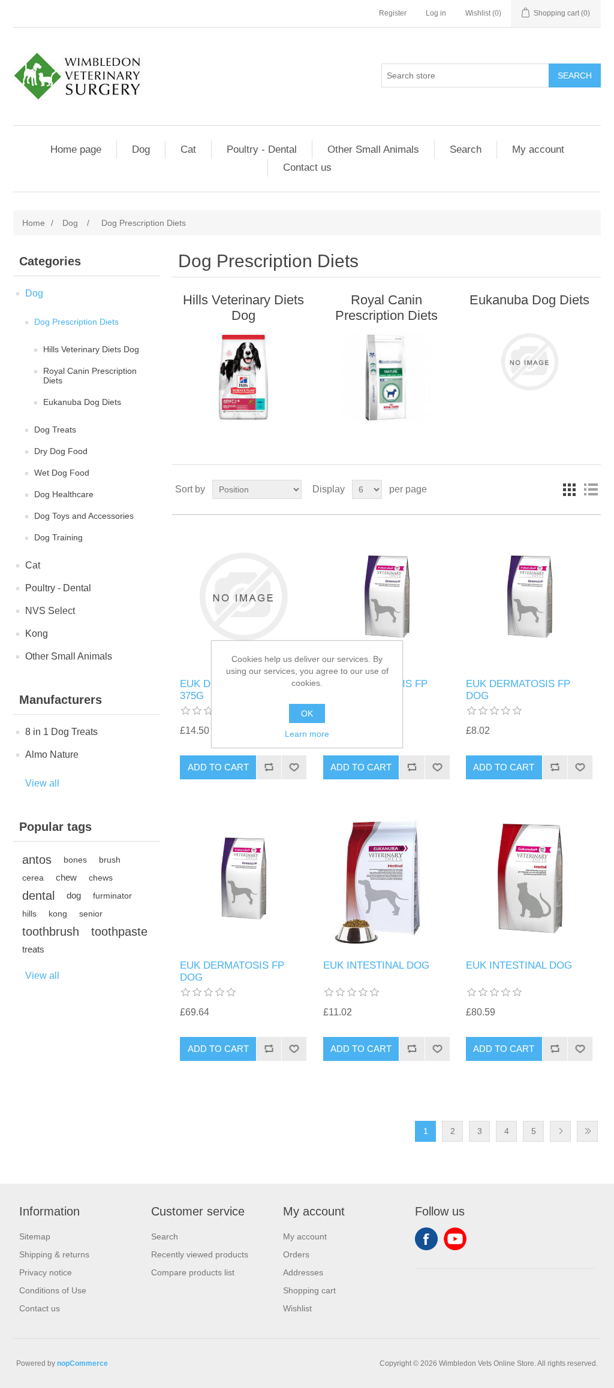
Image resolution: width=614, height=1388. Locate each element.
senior (91, 913)
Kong (36, 633)
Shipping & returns (54, 1254)
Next (560, 1131)
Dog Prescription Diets (76, 321)
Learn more (307, 734)
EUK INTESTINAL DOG (376, 965)
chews (101, 877)
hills (29, 913)
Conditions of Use (52, 1290)
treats (33, 949)
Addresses (303, 1272)
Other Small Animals (373, 149)
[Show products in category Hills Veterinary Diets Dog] (243, 377)
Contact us (307, 167)
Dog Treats (55, 429)
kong (58, 913)
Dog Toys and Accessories (84, 516)
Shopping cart (309, 1290)
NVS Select (50, 611)
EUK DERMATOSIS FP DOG (518, 689)
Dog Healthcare (64, 494)
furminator (112, 895)
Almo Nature (52, 754)
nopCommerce (82, 1363)
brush (110, 859)
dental (38, 895)
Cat (188, 149)
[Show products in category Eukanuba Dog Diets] (529, 362)
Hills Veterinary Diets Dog (91, 349)
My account (538, 149)
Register (393, 13)
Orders (296, 1254)
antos (37, 859)
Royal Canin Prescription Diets (90, 375)
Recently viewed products (199, 1254)
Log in (436, 13)
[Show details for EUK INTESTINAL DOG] (386, 878)
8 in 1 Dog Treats (61, 732)
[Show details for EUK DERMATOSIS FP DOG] (386, 596)
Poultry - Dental (262, 149)
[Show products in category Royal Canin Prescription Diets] (386, 377)
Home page (75, 149)
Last (587, 1131)
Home (33, 223)
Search (465, 149)
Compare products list (192, 1272)
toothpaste (119, 931)
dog (74, 895)
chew (66, 877)
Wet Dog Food (61, 472)
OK (307, 713)
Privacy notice (45, 1272)
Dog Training (58, 537)
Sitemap (34, 1236)
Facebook (426, 1238)
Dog (141, 149)
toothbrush (50, 931)
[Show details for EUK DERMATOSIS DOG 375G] (243, 596)
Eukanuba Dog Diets (82, 402)
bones (75, 859)
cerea (33, 877)
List (590, 489)
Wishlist (297, 1308)
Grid (569, 489)
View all (42, 783)
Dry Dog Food (61, 451)
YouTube (455, 1238)
